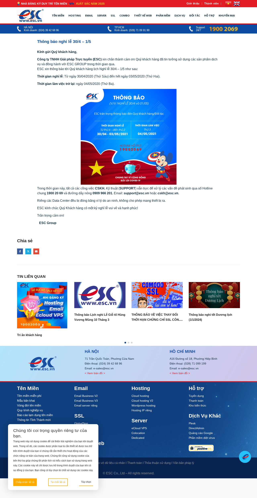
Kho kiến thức (197, 405)
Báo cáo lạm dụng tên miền (35, 415)
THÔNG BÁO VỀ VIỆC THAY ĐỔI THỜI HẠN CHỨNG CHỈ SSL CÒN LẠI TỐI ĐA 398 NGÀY (98, 319)
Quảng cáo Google (201, 433)
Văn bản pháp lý (183, 462)
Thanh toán (196, 400)
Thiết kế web (143, 15)
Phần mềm (163, 15)
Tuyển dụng (196, 395)
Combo (124, 15)
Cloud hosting (140, 395)
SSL (113, 15)
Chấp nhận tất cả (25, 482)
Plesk (192, 423)
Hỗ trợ (209, 15)
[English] (237, 3)
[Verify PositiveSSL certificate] (214, 448)
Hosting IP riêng (142, 410)
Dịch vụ (179, 15)
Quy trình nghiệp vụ (30, 410)
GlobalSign (81, 423)
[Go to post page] (42, 295)
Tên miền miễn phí (29, 395)
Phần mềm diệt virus (202, 437)
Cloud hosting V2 (142, 400)
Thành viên (211, 3)
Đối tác (194, 15)
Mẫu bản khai (26, 400)
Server (101, 15)
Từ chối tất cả (58, 482)
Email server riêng (85, 405)
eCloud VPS (139, 428)
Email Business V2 (86, 395)
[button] (125, 342)
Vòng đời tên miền (29, 405)
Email (89, 15)
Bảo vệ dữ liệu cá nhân (110, 462)
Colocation (138, 433)
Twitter (28, 251)
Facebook (20, 251)
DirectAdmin (196, 428)
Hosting (74, 15)
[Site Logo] (30, 15)
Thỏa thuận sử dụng (157, 462)
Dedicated (138, 437)
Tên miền (58, 15)
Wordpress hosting (143, 405)
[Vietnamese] (228, 3)
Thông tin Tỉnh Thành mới (34, 420)
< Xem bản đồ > (95, 373)
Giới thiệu (193, 3)
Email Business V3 (86, 400)
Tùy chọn (86, 482)
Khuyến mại (227, 15)
